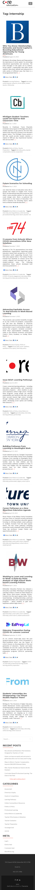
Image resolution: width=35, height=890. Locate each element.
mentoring (6, 83)
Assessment (8, 789)
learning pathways (14, 213)
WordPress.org (9, 851)
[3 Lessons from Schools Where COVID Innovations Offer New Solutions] (17, 228)
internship (29, 81)
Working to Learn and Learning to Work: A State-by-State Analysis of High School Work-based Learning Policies (17, 579)
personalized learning (9, 214)
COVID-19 (6, 276)
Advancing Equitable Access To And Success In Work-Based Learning (17, 311)
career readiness (24, 346)
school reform (19, 214)
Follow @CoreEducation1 (17, 779)
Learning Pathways (14, 81)
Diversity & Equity (14, 344)
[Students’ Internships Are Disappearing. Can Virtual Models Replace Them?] (17, 681)
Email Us (17, 867)
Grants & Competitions (12, 796)
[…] (19, 73)
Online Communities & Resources (15, 803)
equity (14, 348)
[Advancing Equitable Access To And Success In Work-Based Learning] (17, 295)
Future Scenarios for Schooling (17, 183)
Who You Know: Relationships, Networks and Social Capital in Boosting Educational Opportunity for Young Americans (17, 50)
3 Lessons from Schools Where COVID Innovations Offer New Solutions (17, 241)
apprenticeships (19, 413)
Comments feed (9, 848)
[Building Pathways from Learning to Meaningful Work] (17, 432)
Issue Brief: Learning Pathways (17, 380)
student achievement (23, 615)
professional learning (17, 663)
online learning (24, 213)
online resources (16, 730)
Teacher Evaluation (10, 820)
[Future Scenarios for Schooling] (17, 169)
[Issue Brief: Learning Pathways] (17, 365)
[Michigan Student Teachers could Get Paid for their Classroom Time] (17, 102)
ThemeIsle (25, 886)
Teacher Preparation (14, 661)
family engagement (15, 276)
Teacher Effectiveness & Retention (15, 817)
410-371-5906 (17, 871)
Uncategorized (9, 827)
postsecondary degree (15, 481)
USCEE (7, 831)
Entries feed (8, 844)
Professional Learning (11, 810)
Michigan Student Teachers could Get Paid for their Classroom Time (16, 119)
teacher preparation (17, 152)
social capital (21, 83)
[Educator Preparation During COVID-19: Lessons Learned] (17, 624)
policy (24, 150)
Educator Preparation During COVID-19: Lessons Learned (16, 631)
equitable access (7, 348)
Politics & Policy (13, 148)
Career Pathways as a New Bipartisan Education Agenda (17, 509)
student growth (7, 545)
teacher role (27, 214)
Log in (6, 841)
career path (16, 346)
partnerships (11, 278)
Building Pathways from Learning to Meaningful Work (17, 447)
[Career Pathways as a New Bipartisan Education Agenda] (17, 496)
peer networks (13, 83)
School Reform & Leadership (17, 211)
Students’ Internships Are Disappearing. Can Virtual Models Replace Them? (15, 695)
